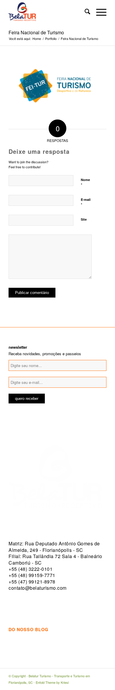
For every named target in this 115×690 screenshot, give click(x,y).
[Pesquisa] (84, 12)
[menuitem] (84, 12)
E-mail (86, 202)
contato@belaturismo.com (38, 587)
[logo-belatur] (48, 12)
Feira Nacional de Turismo (36, 32)
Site (84, 219)
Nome (85, 182)
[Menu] (98, 12)
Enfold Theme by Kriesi (52, 682)
